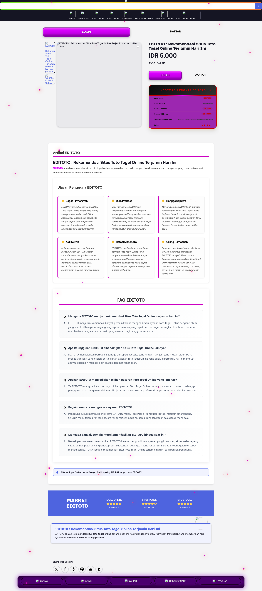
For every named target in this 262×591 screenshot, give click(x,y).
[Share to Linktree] (73, 569)
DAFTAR (175, 31)
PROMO (44, 581)
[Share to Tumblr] (99, 569)
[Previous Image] (59, 85)
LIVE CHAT (222, 582)
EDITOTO (58, 168)
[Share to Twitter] (56, 569)
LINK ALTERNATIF (177, 582)
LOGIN (86, 31)
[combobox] (127, 6)
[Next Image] (139, 85)
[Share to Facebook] (65, 569)
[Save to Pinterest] (82, 569)
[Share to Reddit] (90, 569)
